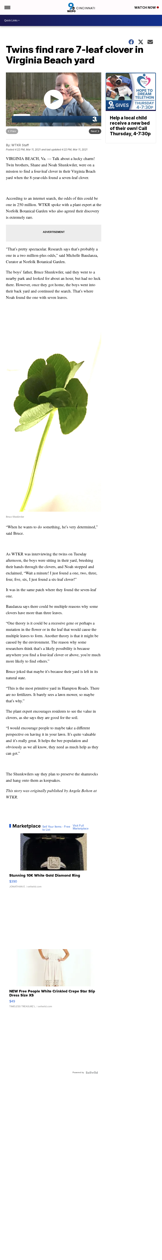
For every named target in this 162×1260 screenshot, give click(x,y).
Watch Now (145, 7)
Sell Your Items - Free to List (56, 828)
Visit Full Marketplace (81, 827)
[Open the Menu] (7, 7)
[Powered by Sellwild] (92, 1072)
